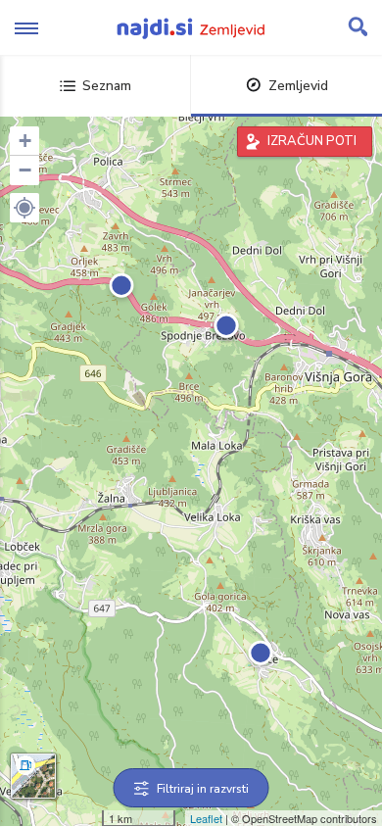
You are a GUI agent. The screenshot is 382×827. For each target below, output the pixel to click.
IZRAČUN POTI (312, 141)
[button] (24, 207)
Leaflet (206, 818)
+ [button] (25, 140)
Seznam (106, 85)
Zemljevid (298, 85)
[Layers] (33, 776)
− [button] (25, 170)
